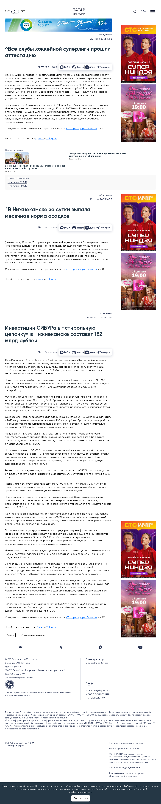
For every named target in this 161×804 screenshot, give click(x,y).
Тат (22, 11)
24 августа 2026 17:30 (99, 317)
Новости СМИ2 (17, 182)
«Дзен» (39, 139)
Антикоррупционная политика (124, 749)
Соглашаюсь (81, 798)
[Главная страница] (79, 11)
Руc (7, 11)
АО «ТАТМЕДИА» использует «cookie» (126, 754)
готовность (49, 470)
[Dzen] (100, 647)
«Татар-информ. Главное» (81, 128)
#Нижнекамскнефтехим (33, 635)
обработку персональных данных (77, 789)
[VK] (20, 647)
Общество (105, 34)
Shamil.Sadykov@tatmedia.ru (123, 776)
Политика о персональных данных (126, 743)
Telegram (51, 139)
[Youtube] (140, 647)
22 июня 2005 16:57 (101, 199)
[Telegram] (60, 647)
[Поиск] (135, 11)
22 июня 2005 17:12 (101, 39)
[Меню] (153, 11)
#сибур (10, 635)
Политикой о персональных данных (114, 789)
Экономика (105, 313)
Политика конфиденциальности (124, 768)
